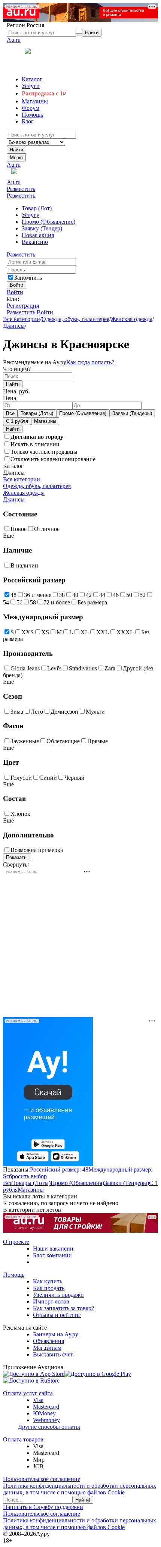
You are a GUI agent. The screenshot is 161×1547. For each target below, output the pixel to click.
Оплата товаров (23, 1439)
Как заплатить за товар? (63, 1308)
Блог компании (52, 1255)
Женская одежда (131, 319)
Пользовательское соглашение (41, 1479)
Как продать (48, 1288)
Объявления (48, 1341)
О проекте (16, 1242)
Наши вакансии (53, 1248)
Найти (16, 150)
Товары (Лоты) (37, 413)
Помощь (13, 1274)
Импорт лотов (51, 1301)
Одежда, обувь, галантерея (75, 319)
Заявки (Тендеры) (132, 413)
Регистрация (23, 305)
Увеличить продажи (58, 1295)
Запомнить (28, 277)
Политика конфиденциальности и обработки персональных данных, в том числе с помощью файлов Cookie (79, 1489)
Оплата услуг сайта (28, 1393)
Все (10, 413)
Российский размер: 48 (59, 1169)
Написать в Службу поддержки (43, 1507)
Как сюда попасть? (90, 362)
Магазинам (47, 1348)
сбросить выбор (26, 1176)
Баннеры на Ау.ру (55, 1334)
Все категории (21, 319)
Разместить (21, 189)
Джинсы (14, 326)
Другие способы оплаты (49, 1427)
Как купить (47, 1281)
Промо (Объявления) (82, 413)
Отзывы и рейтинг (57, 1315)
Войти (15, 292)
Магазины (45, 421)
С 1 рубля (17, 421)
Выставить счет (53, 1354)
